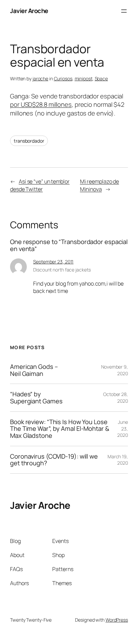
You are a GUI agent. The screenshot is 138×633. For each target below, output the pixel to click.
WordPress (117, 620)
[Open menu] (124, 11)
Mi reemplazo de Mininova (99, 185)
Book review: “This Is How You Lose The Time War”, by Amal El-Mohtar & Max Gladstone (59, 428)
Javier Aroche (29, 10)
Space (101, 78)
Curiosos (63, 78)
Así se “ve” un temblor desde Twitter (40, 185)
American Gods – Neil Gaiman (34, 370)
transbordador (29, 141)
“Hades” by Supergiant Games (36, 397)
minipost (83, 78)
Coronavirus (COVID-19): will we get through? (54, 460)
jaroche (40, 78)
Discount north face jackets (61, 269)
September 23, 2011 (53, 261)
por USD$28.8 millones (41, 104)
